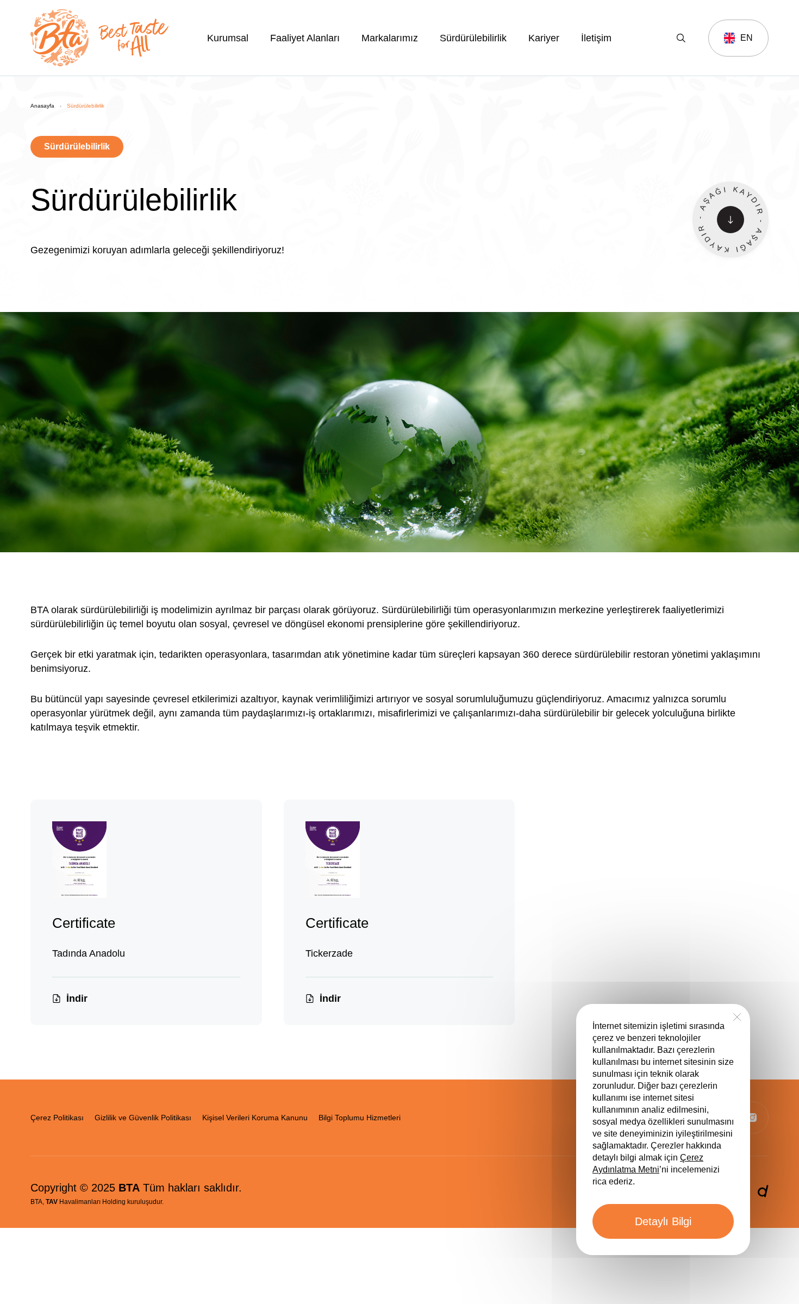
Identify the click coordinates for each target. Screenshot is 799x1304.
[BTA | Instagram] (752, 1117)
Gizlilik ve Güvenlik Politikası (143, 1117)
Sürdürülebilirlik (473, 38)
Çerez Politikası (57, 1117)
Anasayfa (42, 106)
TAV (52, 1202)
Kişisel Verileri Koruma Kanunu (255, 1117)
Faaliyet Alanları (305, 38)
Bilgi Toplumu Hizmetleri (360, 1117)
